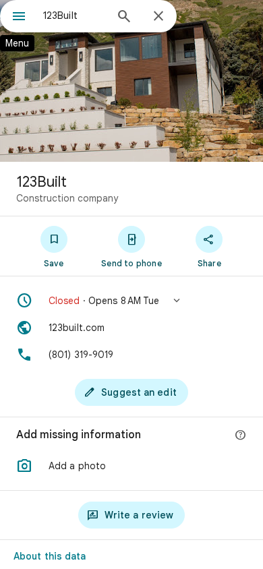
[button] (131, 300)
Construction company (67, 198)
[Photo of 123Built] (131, 81)
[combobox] (74, 15)
